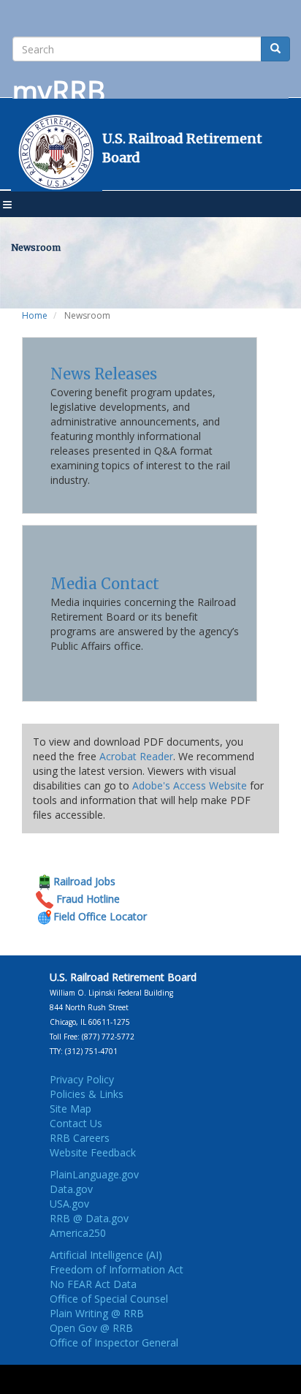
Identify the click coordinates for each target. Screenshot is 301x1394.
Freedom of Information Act (116, 1269)
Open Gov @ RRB (91, 1328)
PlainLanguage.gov (94, 1174)
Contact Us (76, 1123)
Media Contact (104, 584)
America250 (78, 1233)
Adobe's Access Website (189, 785)
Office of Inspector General (114, 1342)
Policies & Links (86, 1094)
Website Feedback (93, 1152)
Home (34, 315)
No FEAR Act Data (93, 1284)
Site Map (70, 1108)
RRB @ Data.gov (89, 1218)
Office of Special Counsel (109, 1299)
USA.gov (69, 1204)
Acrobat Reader (136, 756)
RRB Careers (80, 1138)
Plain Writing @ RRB (97, 1313)
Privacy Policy (82, 1079)
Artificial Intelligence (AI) (106, 1255)
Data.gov (71, 1189)
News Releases (103, 374)
